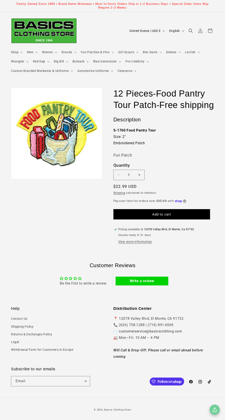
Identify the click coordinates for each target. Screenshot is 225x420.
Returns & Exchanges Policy (31, 334)
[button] (16, 52)
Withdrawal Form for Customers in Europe (42, 349)
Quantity (121, 165)
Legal (15, 342)
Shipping (119, 192)
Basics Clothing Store (117, 409)
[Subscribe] (85, 381)
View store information (135, 241)
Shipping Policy (22, 326)
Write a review (142, 281)
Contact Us (19, 318)
